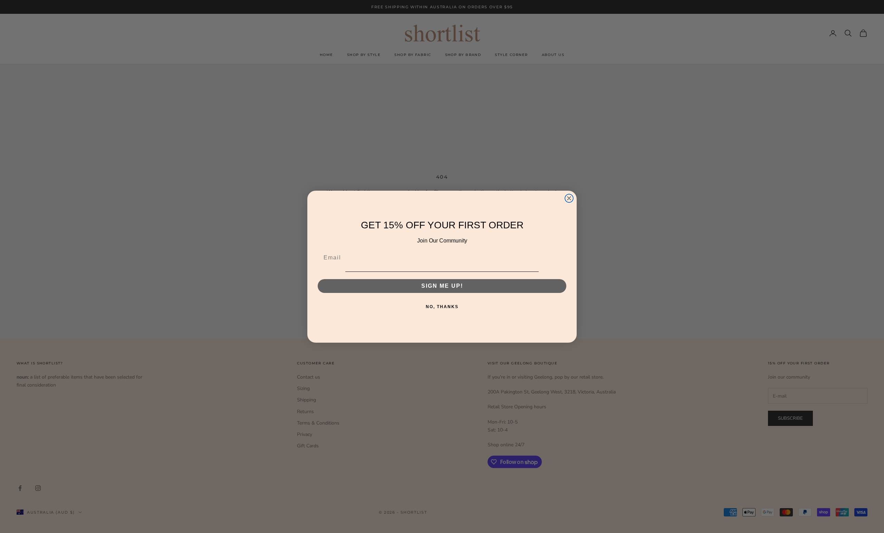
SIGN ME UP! (442, 285)
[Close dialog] (569, 198)
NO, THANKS (442, 306)
